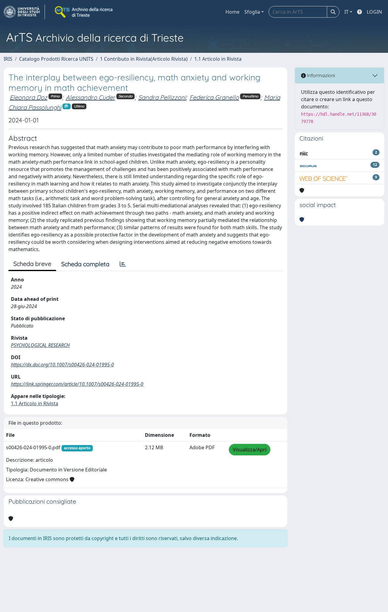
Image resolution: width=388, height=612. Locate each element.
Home (232, 11)
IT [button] (346, 11)
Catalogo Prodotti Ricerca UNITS (56, 59)
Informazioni (320, 75)
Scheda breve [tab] (32, 263)
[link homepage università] (84, 12)
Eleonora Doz (28, 97)
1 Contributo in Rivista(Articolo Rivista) (144, 59)
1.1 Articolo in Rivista (218, 59)
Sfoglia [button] (252, 11)
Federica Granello (214, 97)
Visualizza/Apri (249, 449)
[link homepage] (24, 12)
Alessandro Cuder (90, 97)
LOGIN (374, 11)
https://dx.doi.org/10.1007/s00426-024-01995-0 (62, 364)
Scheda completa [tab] (85, 264)
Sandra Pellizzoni (162, 97)
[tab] (123, 264)
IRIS (8, 59)
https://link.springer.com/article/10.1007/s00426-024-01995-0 (77, 384)
